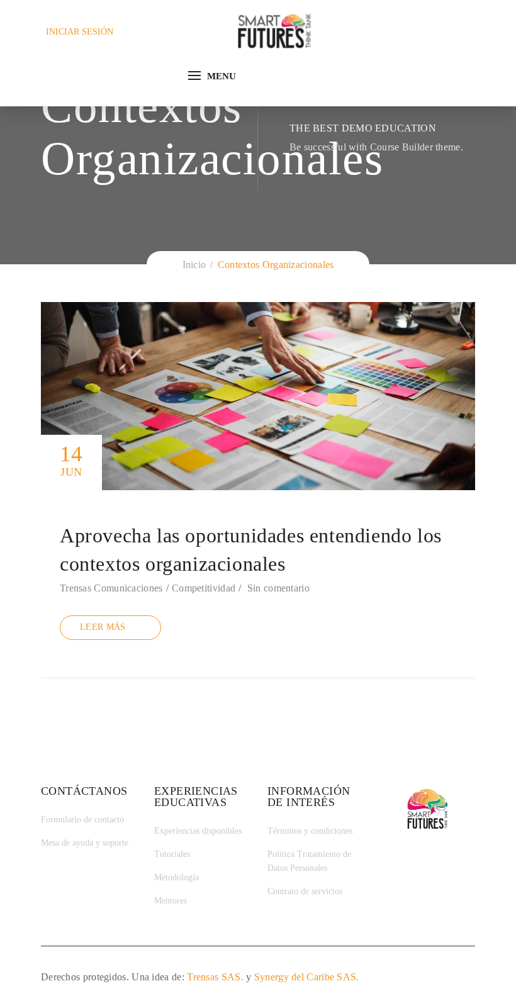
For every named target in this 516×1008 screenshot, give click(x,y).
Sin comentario (278, 588)
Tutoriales (172, 854)
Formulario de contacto (82, 819)
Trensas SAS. (215, 977)
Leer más (102, 627)
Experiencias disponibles (198, 831)
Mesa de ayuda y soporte (84, 843)
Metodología (176, 877)
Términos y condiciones (309, 831)
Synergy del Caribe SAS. (306, 977)
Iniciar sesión (79, 31)
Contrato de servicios (304, 891)
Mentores (170, 900)
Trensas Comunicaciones (111, 588)
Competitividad (203, 588)
